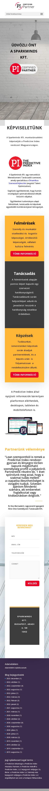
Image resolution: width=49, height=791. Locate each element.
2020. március (12, 737)
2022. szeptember (14, 686)
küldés (32, 583)
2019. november (13, 741)
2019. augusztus (13, 752)
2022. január (11, 704)
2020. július (11, 730)
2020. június (11, 734)
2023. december (13, 678)
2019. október (12, 745)
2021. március (12, 711)
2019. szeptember (14, 748)
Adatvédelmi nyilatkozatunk (15, 668)
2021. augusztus (13, 708)
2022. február (12, 700)
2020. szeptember (14, 722)
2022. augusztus (13, 689)
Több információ (24, 253)
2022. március (12, 697)
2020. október (12, 719)
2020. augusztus (13, 726)
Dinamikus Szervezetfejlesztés (24, 182)
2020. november (13, 715)
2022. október (12, 682)
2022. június (11, 693)
